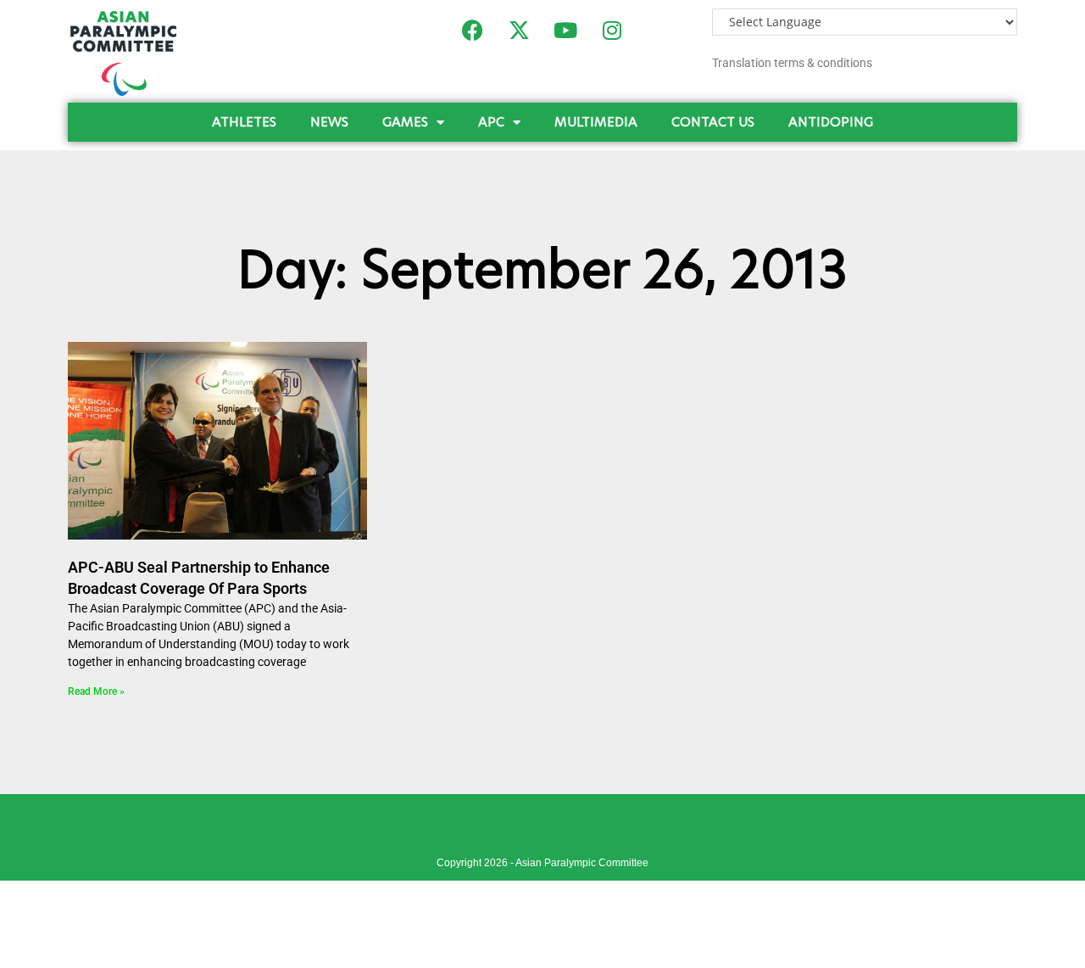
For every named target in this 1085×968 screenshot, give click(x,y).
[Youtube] (565, 29)
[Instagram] (612, 29)
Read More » (96, 691)
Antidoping (830, 122)
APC (491, 122)
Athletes (244, 122)
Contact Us (712, 122)
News (329, 122)
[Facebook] (472, 29)
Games (405, 122)
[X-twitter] (519, 29)
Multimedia (595, 122)
